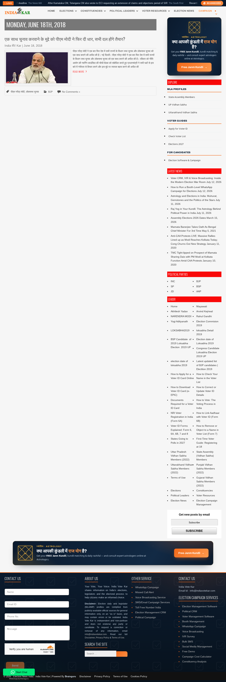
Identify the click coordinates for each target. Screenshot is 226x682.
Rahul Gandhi (204, 316)
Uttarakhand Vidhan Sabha (182, 113)
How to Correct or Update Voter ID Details (206, 391)
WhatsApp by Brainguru (19, 679)
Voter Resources (154, 11)
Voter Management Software (198, 616)
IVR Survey (188, 636)
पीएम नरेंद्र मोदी (18, 91)
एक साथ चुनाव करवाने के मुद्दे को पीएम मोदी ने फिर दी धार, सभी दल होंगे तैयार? (65, 39)
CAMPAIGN (205, 11)
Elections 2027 (175, 144)
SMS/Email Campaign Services (152, 602)
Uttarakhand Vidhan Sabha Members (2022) (182, 468)
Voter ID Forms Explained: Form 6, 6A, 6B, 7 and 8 (181, 429)
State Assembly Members (181, 97)
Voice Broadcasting (193, 631)
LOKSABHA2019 (180, 330)
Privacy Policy (102, 637)
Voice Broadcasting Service (150, 597)
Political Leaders (122, 11)
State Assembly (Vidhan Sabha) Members (205, 455)
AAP (198, 291)
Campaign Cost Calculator (197, 656)
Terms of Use (178, 477)
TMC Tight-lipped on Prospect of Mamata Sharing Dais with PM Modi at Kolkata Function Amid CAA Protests (194, 256)
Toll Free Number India (148, 607)
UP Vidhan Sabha (177, 105)
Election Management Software (199, 606)
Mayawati (201, 306)
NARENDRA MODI (181, 316)
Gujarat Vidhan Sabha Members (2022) (205, 481)
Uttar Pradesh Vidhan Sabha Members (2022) (180, 455)
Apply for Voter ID (178, 129)
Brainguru (70, 676)
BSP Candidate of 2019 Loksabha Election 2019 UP (181, 343)
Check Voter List (177, 136)
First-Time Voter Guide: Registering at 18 (206, 442)
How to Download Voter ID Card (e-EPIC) (180, 391)
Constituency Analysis (194, 661)
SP (172, 286)
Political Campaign (145, 617)
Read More (78, 71)
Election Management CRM (150, 612)
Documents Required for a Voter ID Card (182, 404)
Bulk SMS (187, 641)
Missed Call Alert (144, 592)
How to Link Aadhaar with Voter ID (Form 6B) (207, 416)
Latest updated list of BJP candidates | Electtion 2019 (207, 365)
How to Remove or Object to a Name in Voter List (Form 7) (207, 429)
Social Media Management (197, 646)
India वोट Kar (13, 45)
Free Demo (188, 651)
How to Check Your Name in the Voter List (207, 378)
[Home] (17, 10)
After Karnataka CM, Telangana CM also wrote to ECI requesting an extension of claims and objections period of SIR (100, 3)
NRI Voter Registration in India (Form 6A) (182, 416)
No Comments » (71, 91)
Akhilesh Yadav (179, 311)
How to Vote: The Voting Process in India (206, 404)
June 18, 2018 (33, 45)
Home (51, 11)
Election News (184, 11)
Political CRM (189, 611)
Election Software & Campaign (184, 160)
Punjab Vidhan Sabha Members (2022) (205, 468)
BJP (50, 91)
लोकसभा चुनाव (32, 91)
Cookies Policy (139, 676)
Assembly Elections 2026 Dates (188, 217)
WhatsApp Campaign (147, 587)
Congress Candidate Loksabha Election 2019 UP (207, 352)
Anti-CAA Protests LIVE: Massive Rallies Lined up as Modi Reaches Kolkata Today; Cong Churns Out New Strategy (194, 239)
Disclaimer (90, 637)
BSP (198, 286)
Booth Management (193, 621)
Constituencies (91, 11)
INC (173, 281)
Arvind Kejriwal (204, 311)
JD (172, 291)
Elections (66, 11)
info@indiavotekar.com (96, 634)
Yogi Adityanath (179, 321)
